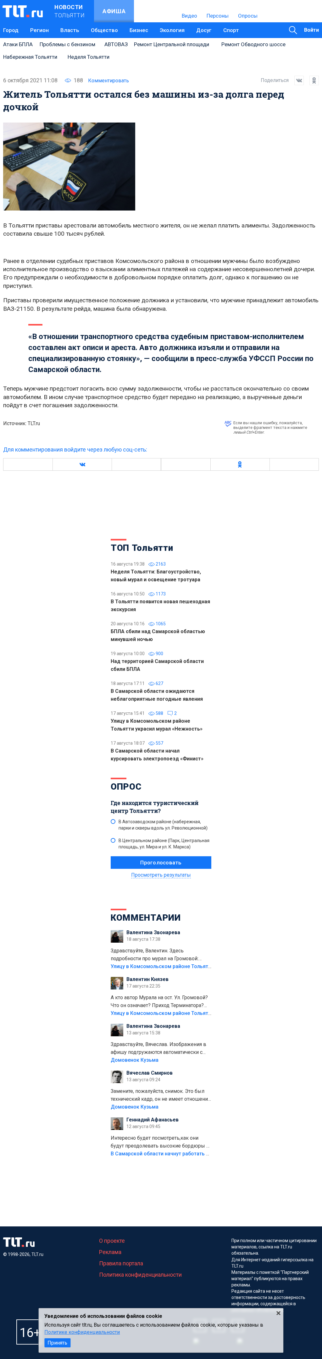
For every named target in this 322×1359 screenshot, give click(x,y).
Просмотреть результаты (161, 875)
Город (11, 30)
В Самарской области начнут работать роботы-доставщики (184, 1154)
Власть (69, 30)
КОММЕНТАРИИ (146, 917)
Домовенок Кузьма (134, 1060)
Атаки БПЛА (18, 44)
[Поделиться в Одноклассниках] (311, 80)
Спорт (231, 30)
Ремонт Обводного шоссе (253, 44)
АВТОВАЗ (116, 44)
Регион (39, 30)
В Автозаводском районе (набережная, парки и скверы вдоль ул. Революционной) (163, 824)
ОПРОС (126, 786)
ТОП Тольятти (142, 548)
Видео (189, 16)
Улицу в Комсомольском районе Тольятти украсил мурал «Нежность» (196, 966)
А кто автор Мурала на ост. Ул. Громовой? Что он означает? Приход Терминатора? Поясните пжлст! (159, 1002)
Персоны (218, 16)
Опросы (248, 16)
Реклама (110, 1252)
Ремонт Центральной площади (171, 44)
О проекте (112, 1240)
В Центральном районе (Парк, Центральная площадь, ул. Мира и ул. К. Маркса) (164, 843)
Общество (104, 30)
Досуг (204, 30)
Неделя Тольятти (88, 57)
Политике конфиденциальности (82, 1332)
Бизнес (139, 30)
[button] (82, 464)
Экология (172, 30)
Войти (311, 30)
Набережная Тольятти (30, 57)
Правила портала (121, 1263)
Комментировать (108, 81)
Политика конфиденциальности (140, 1274)
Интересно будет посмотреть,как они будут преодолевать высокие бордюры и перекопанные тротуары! (160, 1142)
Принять (57, 1343)
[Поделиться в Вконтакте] (296, 80)
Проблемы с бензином (67, 44)
